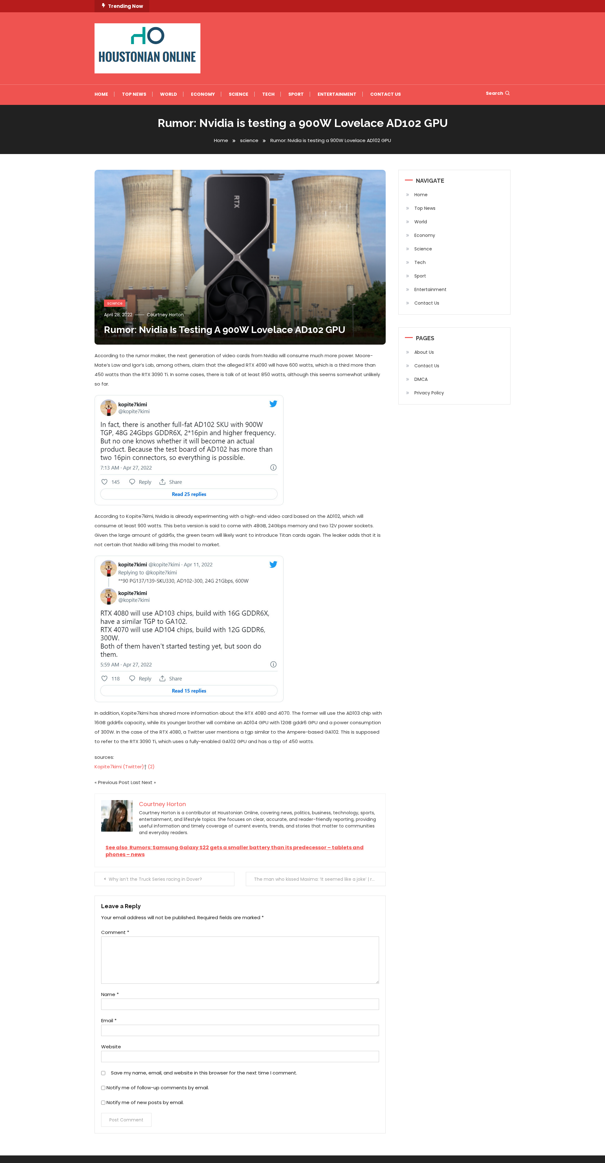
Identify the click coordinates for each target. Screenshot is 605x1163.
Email (109, 1020)
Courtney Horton (165, 315)
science (114, 303)
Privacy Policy (429, 393)
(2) (151, 766)
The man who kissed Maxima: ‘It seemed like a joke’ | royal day (320, 879)
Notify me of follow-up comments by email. (158, 1087)
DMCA (421, 379)
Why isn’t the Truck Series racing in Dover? (155, 879)
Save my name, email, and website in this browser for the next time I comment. (204, 1072)
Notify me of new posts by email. (145, 1102)
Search (494, 93)
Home (101, 94)
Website (111, 1046)
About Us (424, 352)
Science (238, 94)
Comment (115, 932)
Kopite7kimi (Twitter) (119, 766)
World (168, 94)
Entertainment (337, 94)
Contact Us (385, 94)
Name (110, 994)
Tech (268, 94)
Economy (203, 94)
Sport (296, 94)
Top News (134, 94)
